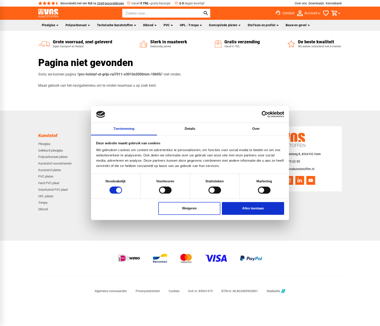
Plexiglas (48, 25)
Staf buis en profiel (262, 25)
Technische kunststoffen (115, 25)
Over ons (301, 3)
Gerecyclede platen (223, 25)
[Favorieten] (326, 13)
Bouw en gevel (296, 25)
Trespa (43, 202)
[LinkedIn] (299, 180)
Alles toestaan (253, 208)
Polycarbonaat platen (53, 157)
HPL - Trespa (189, 25)
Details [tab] (190, 129)
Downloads (316, 3)
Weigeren (189, 208)
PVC (167, 25)
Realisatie (273, 291)
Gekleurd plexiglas (50, 150)
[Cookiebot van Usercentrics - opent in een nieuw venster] (265, 114)
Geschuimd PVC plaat (53, 189)
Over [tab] (256, 129)
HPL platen (45, 196)
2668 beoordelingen (110, 3)
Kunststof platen (49, 170)
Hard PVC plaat (48, 183)
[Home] (48, 13)
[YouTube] (310, 180)
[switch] (165, 190)
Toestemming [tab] (123, 129)
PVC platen (45, 176)
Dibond (148, 25)
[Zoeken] (205, 13)
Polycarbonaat (76, 25)
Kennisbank (334, 3)
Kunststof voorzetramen (55, 163)
